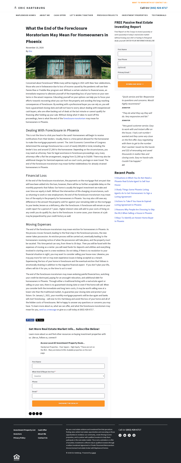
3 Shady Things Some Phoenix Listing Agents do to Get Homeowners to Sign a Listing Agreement (133, 193)
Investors (18, 434)
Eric (30, 51)
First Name (36, 361)
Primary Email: (124, 72)
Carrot (93, 453)
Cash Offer (60, 15)
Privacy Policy (19, 438)
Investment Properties (135, 15)
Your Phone (122, 59)
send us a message (48, 309)
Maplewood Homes (26, 15)
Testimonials (159, 15)
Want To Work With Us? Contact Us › (149, 2)
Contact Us (42, 438)
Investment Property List (24, 430)
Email (35, 391)
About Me (45, 15)
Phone (34, 381)
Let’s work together (81, 15)
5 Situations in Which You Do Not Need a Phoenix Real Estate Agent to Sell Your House (133, 181)
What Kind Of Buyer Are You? (44, 371)
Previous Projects (107, 15)
